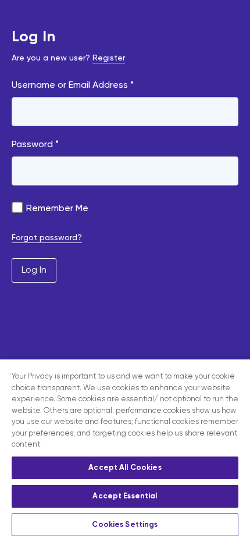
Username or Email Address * (73, 85)
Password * (35, 144)
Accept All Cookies (124, 468)
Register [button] (108, 58)
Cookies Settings (125, 525)
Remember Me (56, 208)
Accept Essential (124, 496)
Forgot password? (47, 238)
